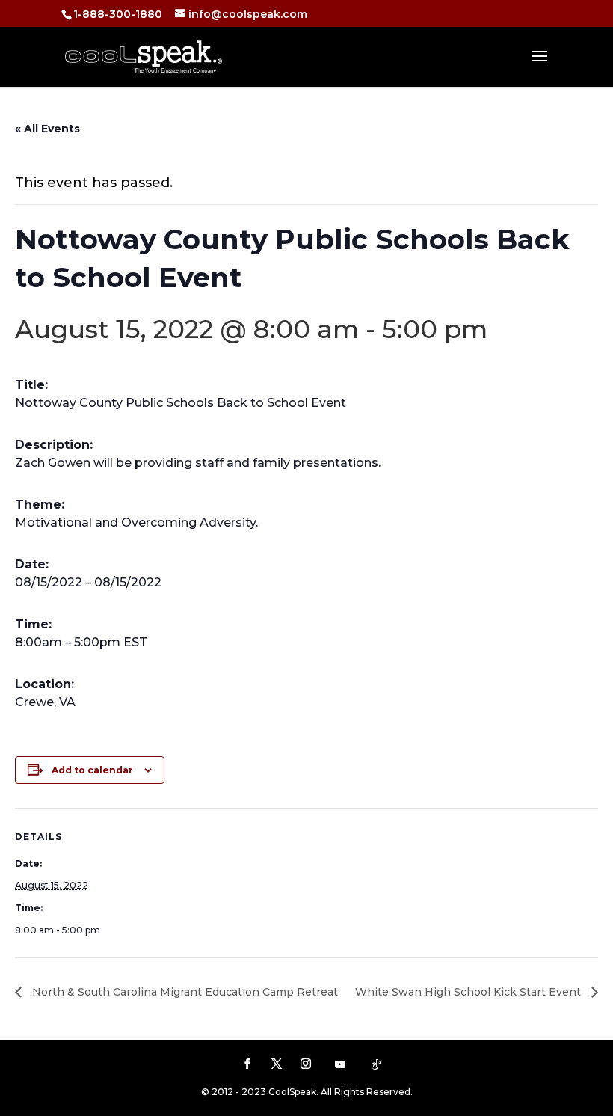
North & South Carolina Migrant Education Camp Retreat (183, 992)
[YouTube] (340, 1064)
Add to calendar (92, 770)
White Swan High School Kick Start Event (469, 992)
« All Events (47, 128)
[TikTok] (376, 1064)
